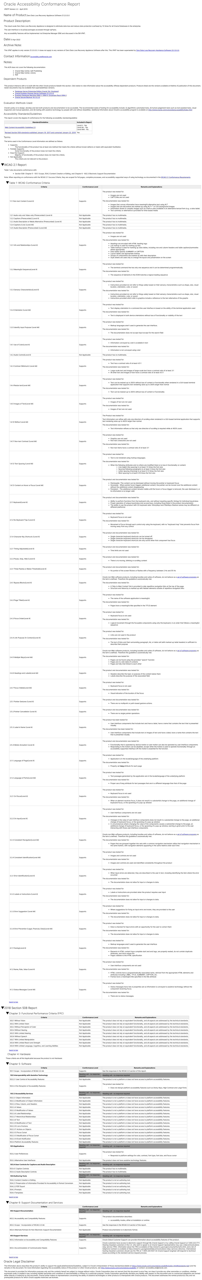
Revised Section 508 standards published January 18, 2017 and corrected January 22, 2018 (40, 132)
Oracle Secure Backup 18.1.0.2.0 (27, 97)
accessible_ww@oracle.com (41, 57)
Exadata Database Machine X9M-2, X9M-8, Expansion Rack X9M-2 (41, 95)
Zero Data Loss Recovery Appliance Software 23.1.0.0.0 (157, 50)
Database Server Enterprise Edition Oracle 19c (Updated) (37, 91)
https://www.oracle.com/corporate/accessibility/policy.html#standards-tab (160, 1266)
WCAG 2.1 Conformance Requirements (175, 177)
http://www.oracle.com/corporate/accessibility (118, 1268)
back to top (13, 1002)
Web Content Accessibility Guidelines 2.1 (20, 127)
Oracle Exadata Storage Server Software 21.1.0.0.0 (34, 93)
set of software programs (187, 577)
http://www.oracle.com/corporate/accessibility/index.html (170, 110)
